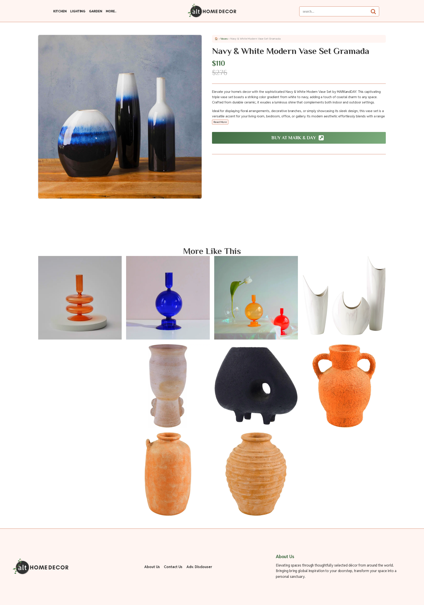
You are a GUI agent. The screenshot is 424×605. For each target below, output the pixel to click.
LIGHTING (77, 11)
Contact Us (173, 567)
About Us (152, 567)
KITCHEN (60, 11)
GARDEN (95, 11)
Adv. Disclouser (199, 567)
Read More (220, 122)
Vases (224, 38)
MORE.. (111, 11)
